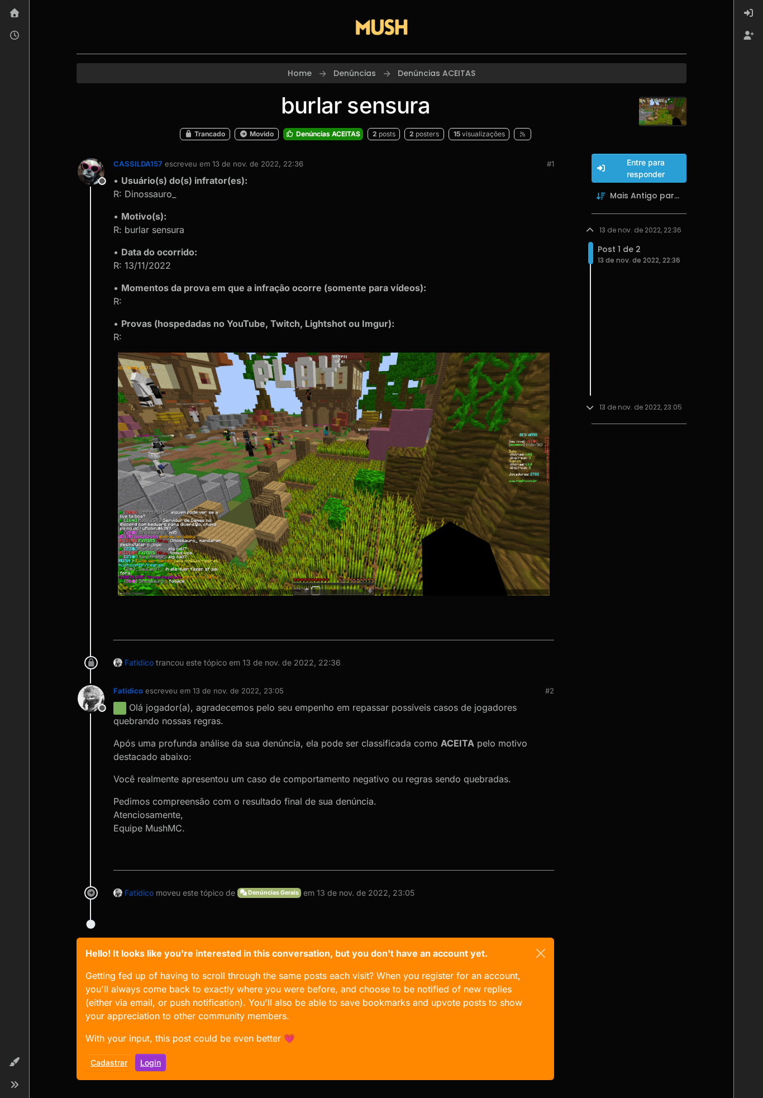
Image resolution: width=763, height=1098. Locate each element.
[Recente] (14, 36)
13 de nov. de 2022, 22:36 (257, 163)
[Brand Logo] (381, 26)
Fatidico (139, 662)
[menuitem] (748, 13)
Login (150, 1062)
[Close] (540, 953)
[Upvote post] (505, 626)
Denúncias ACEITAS (327, 134)
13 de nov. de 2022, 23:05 (238, 690)
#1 (550, 163)
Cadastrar (108, 1062)
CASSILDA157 (138, 163)
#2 (549, 690)
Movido (261, 134)
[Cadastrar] (748, 36)
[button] (14, 1062)
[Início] (14, 13)
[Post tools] (544, 626)
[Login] (748, 13)
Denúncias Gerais (273, 892)
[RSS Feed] (522, 134)
